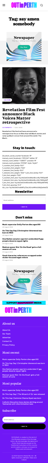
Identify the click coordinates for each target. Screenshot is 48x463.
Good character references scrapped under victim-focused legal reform (22, 256)
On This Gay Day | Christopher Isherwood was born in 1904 (22, 231)
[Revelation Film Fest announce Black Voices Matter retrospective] (24, 85)
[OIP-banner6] (24, 303)
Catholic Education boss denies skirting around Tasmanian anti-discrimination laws (22, 403)
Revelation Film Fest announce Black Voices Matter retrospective (23, 116)
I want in (24, 207)
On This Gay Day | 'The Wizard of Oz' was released (23, 394)
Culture (7, 100)
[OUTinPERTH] (24, 5)
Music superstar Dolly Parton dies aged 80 (21, 224)
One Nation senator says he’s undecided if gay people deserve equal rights (23, 239)
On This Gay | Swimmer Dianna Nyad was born (21, 398)
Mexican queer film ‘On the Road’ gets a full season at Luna (21, 248)
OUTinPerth (7, 127)
